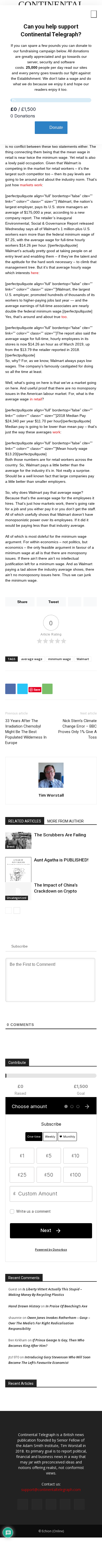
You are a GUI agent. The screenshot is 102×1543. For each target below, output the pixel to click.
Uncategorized (16, 898)
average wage (31, 659)
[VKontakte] (65, 1504)
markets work (31, 185)
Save (37, 689)
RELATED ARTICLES (24, 821)
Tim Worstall (51, 795)
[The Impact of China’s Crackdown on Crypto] (18, 891)
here (34, 273)
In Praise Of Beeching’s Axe (66, 1306)
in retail (36, 399)
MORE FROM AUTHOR (65, 821)
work (56, 432)
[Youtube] (79, 1504)
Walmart (83, 659)
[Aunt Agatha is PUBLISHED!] (18, 875)
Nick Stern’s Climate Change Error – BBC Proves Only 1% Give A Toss (77, 729)
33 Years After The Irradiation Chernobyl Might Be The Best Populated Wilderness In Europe (26, 731)
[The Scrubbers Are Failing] (18, 840)
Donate (56, 127)
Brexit (11, 846)
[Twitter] (37, 1504)
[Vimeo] (51, 1504)
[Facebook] (23, 1504)
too (64, 317)
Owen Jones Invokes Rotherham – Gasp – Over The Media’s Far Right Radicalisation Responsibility (49, 1323)
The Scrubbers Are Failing (60, 834)
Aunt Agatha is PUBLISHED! (61, 860)
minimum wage (59, 659)
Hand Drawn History (24, 1306)
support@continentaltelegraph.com (51, 1489)
